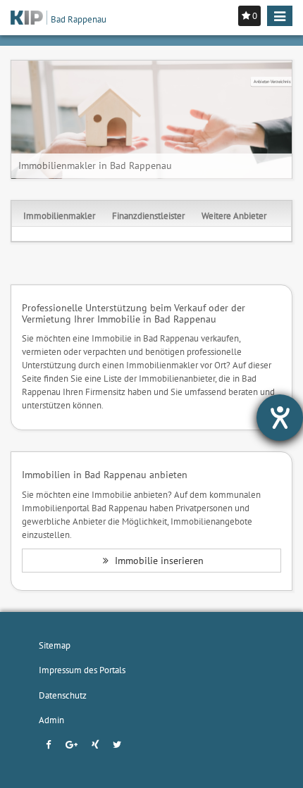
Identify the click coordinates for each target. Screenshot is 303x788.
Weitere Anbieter (234, 215)
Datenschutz (63, 695)
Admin (51, 719)
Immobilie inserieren (158, 560)
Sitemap (54, 645)
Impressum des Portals (82, 669)
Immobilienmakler (59, 215)
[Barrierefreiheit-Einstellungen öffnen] (279, 417)
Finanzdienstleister (148, 215)
